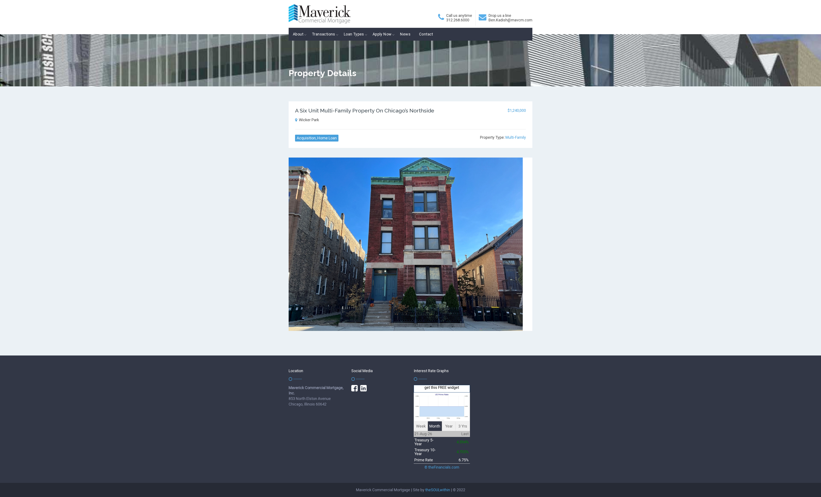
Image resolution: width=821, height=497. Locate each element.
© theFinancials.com (441, 467)
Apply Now (382, 34)
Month (434, 426)
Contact (426, 34)
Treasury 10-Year (425, 452)
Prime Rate (423, 460)
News (405, 34)
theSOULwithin (437, 490)
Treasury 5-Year (424, 442)
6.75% (464, 460)
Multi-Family (515, 137)
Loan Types (354, 34)
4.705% (462, 452)
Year (449, 426)
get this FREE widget (441, 387)
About (298, 34)
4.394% (462, 442)
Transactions (323, 34)
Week (421, 426)
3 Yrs (462, 426)
